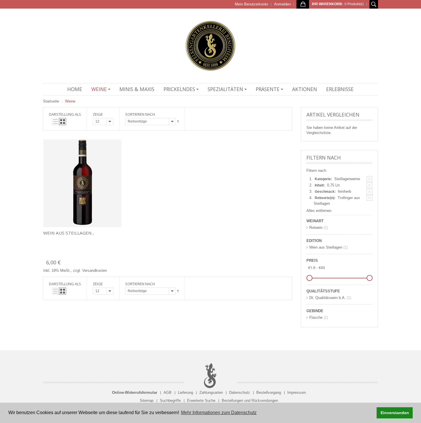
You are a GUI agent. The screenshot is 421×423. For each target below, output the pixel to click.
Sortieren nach (140, 114)
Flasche (315, 317)
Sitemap (147, 400)
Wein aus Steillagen (325, 247)
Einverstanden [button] (395, 412)
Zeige (98, 114)
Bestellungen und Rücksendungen (250, 400)
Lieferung (185, 392)
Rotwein (315, 227)
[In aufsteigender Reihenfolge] (178, 121)
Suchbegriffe (170, 400)
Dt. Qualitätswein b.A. (327, 298)
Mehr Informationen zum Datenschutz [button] (219, 412)
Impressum (296, 392)
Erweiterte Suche (201, 400)
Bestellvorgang (268, 392)
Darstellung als (65, 114)
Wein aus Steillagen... (68, 233)
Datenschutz (239, 392)
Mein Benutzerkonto (251, 4)
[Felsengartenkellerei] (210, 46)
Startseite (51, 101)
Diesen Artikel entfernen (369, 179)
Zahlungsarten (211, 392)
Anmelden (282, 4)
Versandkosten (94, 270)
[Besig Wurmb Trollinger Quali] (82, 183)
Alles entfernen (318, 210)
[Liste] (55, 121)
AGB (168, 392)
